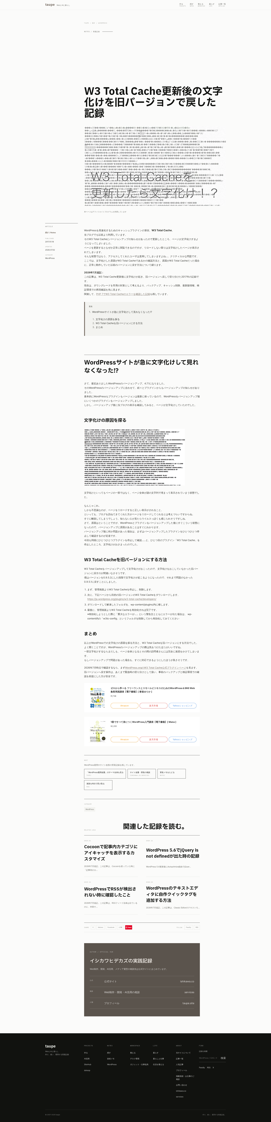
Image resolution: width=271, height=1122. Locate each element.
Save (130, 927)
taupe (86, 23)
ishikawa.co (181, 1091)
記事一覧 (179, 1058)
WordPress (50, 258)
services (179, 1097)
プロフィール (181, 1070)
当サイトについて (183, 1053)
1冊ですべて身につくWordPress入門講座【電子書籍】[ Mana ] (143, 721)
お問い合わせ (181, 1085)
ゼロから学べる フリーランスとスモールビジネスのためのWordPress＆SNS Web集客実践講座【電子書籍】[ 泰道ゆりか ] (153, 690)
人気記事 (179, 1064)
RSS (197, 927)
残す (93, 23)
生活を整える (158, 1064)
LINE (120, 927)
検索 (223, 1058)
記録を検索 (203, 1051)
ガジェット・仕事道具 (139, 1064)
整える (133, 1053)
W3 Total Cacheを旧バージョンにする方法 (119, 323)
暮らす (156, 1053)
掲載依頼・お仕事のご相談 (185, 1077)
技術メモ (110, 1058)
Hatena (100, 927)
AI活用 (86, 1058)
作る (86, 1053)
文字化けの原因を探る (108, 319)
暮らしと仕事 (158, 1058)
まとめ (99, 327)
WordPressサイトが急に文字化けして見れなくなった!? (122, 312)
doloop (87, 1070)
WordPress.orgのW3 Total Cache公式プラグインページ (155, 667)
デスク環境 (134, 1058)
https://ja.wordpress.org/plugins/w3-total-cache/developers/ (121, 599)
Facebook (111, 927)
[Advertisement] (155, 59)
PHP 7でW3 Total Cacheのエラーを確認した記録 (123, 294)
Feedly (188, 927)
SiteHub (87, 1064)
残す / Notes (50, 232)
